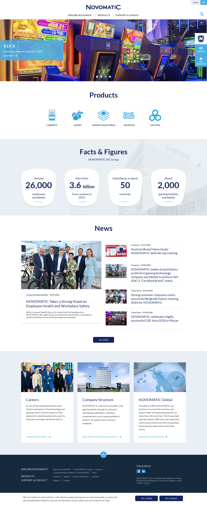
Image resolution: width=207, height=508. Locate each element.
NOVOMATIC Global (83, 469)
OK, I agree (146, 498)
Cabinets (57, 476)
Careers (98, 469)
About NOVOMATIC (62, 469)
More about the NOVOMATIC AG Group (100, 437)
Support (56, 480)
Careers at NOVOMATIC (36, 437)
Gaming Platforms (80, 476)
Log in (195, 2)
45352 (147, 483)
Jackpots (95, 476)
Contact (66, 480)
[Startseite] (103, 7)
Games (67, 476)
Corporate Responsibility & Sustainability (71, 472)
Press (94, 472)
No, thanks (171, 498)
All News (103, 340)
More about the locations (151, 437)
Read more (9, 60)
